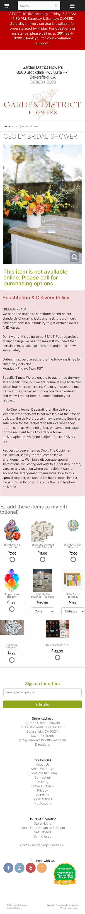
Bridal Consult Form (42, 773)
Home (7, 126)
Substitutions (42, 799)
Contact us (42, 777)
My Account (42, 803)
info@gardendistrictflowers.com (42, 740)
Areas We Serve (42, 769)
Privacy (42, 790)
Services (42, 795)
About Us (42, 764)
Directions (42, 744)
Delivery (42, 782)
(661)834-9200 (42, 82)
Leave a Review (42, 786)
